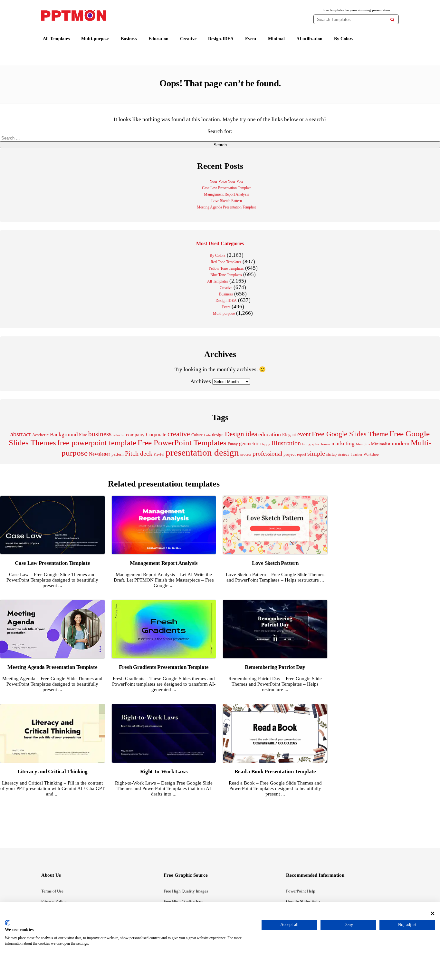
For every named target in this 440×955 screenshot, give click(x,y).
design (218, 434)
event (304, 434)
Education (158, 38)
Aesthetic (40, 434)
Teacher (356, 454)
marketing (343, 443)
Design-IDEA (221, 38)
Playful (159, 454)
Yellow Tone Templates (226, 268)
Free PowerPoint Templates (182, 442)
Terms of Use (52, 891)
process (245, 454)
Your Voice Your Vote (226, 181)
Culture (197, 435)
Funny (233, 444)
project (289, 454)
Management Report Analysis (226, 194)
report (301, 454)
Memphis (363, 444)
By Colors (343, 38)
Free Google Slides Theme (350, 434)
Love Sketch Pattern (226, 200)
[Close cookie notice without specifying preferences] (432, 913)
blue (83, 435)
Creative (188, 38)
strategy (343, 454)
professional (267, 453)
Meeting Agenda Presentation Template (226, 207)
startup (331, 454)
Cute (207, 435)
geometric (249, 443)
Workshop (371, 454)
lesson (325, 444)
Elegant (289, 434)
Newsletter (99, 454)
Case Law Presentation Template (226, 188)
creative (178, 434)
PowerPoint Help (300, 891)
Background (64, 434)
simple (316, 453)
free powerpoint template (96, 443)
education (269, 434)
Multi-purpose (95, 38)
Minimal (276, 38)
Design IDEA (226, 300)
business (99, 434)
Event (250, 38)
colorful (119, 435)
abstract (20, 434)
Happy (265, 444)
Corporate (156, 434)
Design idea (241, 434)
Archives (200, 381)
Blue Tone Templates (226, 275)
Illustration (286, 443)
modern (400, 443)
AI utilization (309, 38)
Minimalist (380, 444)
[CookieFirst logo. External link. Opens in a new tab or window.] (7, 923)
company (135, 434)
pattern (117, 454)
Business (129, 38)
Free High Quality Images (186, 891)
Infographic (311, 444)
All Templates (56, 38)
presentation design (202, 452)
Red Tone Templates (226, 262)
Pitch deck (138, 453)
